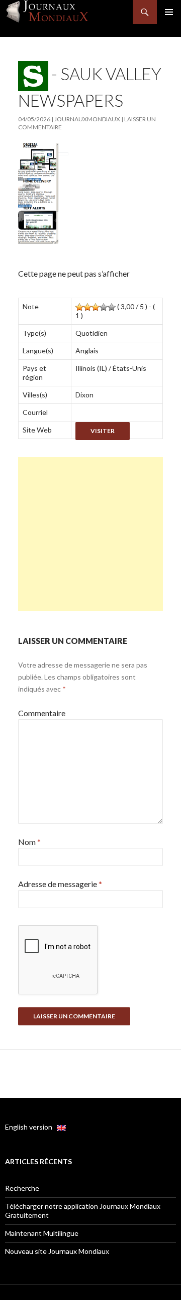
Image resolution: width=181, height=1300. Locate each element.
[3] (96, 307)
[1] (79, 307)
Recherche (22, 1188)
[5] (112, 307)
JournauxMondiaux (87, 119)
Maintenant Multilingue (41, 1233)
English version (31, 1127)
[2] (87, 307)
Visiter (102, 431)
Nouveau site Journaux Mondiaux (57, 1251)
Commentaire (41, 713)
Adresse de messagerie (60, 884)
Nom (29, 841)
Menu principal (169, 12)
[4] (104, 307)
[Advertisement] (90, 534)
